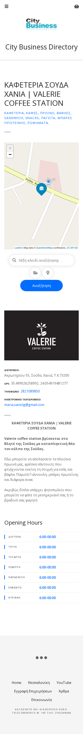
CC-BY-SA (72, 247)
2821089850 (30, 391)
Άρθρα (64, 691)
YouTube (64, 682)
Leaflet (18, 247)
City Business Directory (41, 46)
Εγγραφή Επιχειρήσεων (33, 691)
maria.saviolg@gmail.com (24, 404)
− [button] (10, 154)
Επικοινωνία (41, 699)
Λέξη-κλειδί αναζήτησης (14, 260)
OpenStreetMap (44, 247)
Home (16, 682)
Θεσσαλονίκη (39, 682)
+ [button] (10, 148)
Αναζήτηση (41, 285)
